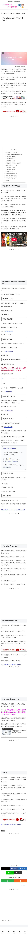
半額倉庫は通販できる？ (11, 175)
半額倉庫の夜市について (11, 173)
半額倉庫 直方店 (11, 169)
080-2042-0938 (9, 331)
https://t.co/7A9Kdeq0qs (9, 448)
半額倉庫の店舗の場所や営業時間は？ (14, 154)
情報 (4, 830)
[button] (18, 872)
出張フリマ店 (10, 171)
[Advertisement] (14, 36)
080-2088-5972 (9, 410)
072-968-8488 (8, 391)
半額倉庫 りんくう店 (12, 165)
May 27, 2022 (7, 467)
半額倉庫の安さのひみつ (11, 178)
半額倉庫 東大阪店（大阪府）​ (14, 163)
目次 (12, 149)
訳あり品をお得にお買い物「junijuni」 (11, 664)
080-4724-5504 (9, 351)
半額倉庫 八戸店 (11, 156)
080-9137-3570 (8, 427)
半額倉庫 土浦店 (11, 160)
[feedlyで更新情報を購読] (7, 880)
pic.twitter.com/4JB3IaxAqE (10, 461)
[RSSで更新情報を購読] (20, 880)
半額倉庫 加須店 (11, 158)
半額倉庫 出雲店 (11, 167)
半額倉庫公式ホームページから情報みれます (13, 509)
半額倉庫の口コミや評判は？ (12, 152)
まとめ (7, 180)
